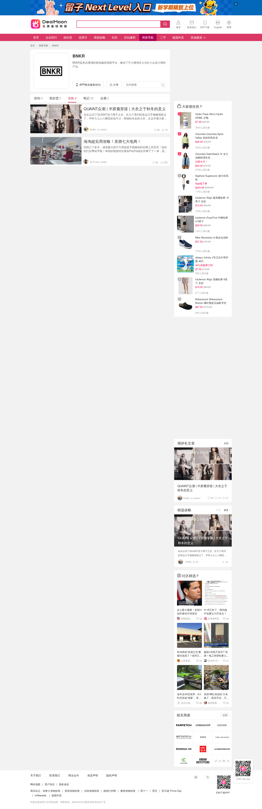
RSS (207, 777)
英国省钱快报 (72, 791)
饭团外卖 (178, 37)
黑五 (154, 791)
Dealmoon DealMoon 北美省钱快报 (49, 23)
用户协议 (50, 784)
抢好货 (67, 37)
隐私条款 (64, 784)
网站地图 (35, 784)
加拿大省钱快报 (51, 791)
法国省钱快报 (91, 791)
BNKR (55, 45)
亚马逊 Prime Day (172, 791)
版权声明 (111, 775)
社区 (115, 37)
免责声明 (92, 775)
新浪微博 (196, 777)
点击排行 (51, 37)
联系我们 (54, 775)
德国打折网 (109, 791)
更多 (226, 509)
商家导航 (148, 37)
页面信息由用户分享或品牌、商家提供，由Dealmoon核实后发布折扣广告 (68, 801)
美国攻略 (99, 37)
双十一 (144, 791)
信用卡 (83, 37)
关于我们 (35, 775)
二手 (163, 37)
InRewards (40, 795)
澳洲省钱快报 (127, 791)
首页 (36, 37)
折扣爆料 (130, 37)
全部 (226, 443)
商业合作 (73, 775)
